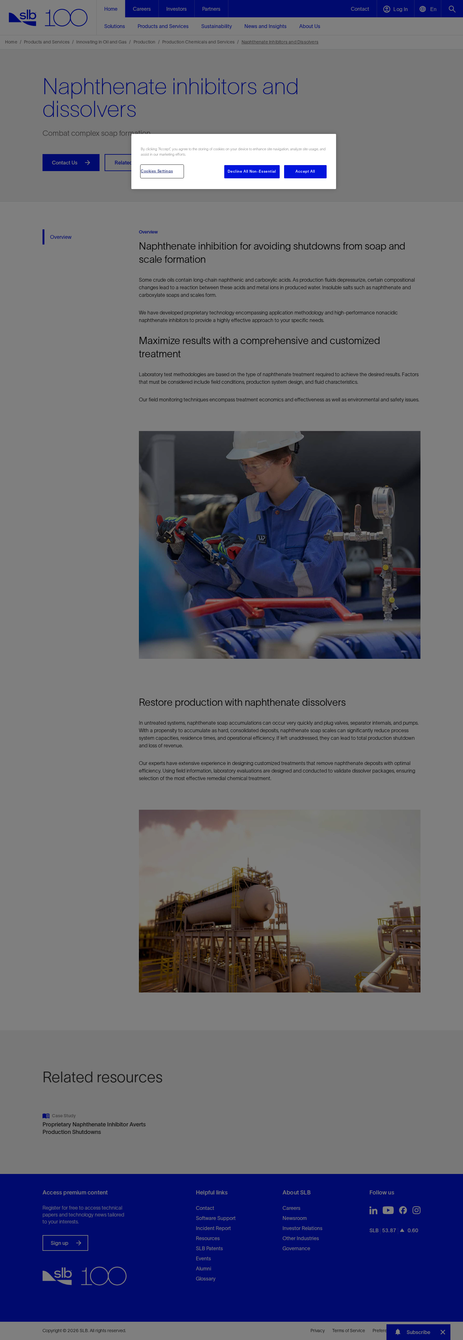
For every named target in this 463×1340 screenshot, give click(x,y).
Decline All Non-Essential (252, 171)
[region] (233, 161)
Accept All (305, 171)
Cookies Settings (157, 171)
